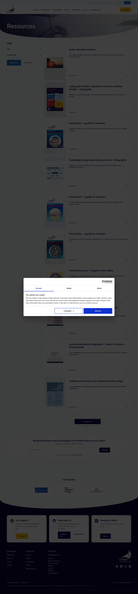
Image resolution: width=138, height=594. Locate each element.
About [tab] (99, 288)
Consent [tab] (39, 288)
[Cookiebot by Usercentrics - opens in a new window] (103, 281)
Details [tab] (69, 288)
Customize (67, 311)
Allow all (98, 311)
